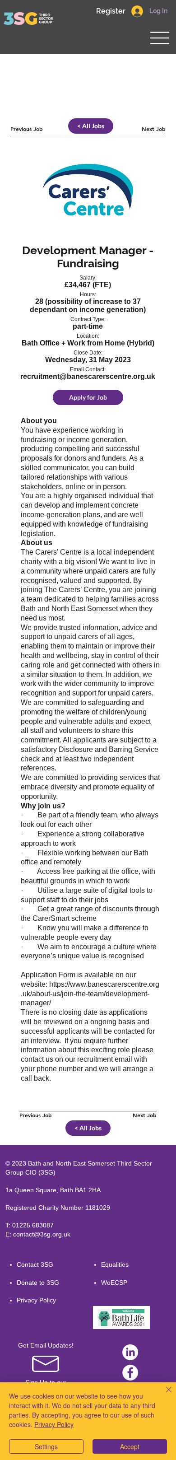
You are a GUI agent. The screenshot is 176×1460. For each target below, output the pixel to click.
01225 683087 (33, 1225)
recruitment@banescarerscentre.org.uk (87, 376)
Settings (46, 1446)
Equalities (115, 1264)
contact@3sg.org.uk (41, 1234)
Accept (129, 1446)
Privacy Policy (36, 1300)
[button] (110, 11)
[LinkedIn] (130, 1352)
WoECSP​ (114, 1282)
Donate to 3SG (38, 1282)
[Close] (163, 1395)
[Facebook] (130, 1373)
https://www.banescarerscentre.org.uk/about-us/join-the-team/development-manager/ (90, 993)
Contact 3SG (35, 1264)
